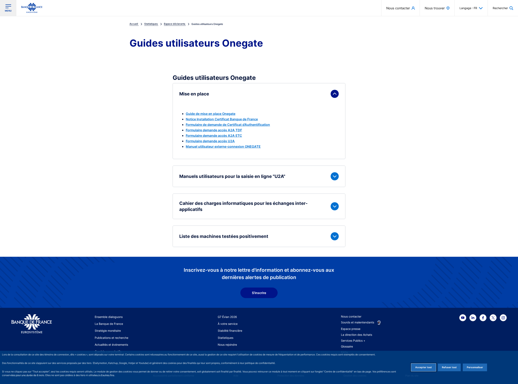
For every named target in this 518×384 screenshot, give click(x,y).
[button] (503, 8)
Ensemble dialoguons (109, 317)
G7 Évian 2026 (227, 317)
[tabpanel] (259, 165)
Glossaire (347, 346)
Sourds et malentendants (357, 322)
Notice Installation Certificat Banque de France (222, 119)
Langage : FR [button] (468, 8)
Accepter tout (423, 367)
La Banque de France (109, 323)
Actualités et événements (111, 344)
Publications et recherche (111, 337)
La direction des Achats (356, 334)
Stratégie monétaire (108, 330)
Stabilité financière (230, 330)
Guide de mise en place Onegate (210, 114)
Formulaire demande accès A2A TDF (214, 130)
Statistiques (225, 337)
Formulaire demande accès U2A (210, 141)
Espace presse (350, 329)
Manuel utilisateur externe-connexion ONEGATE (223, 146)
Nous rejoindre (227, 344)
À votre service (228, 323)
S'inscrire (259, 293)
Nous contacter (351, 316)
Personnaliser (475, 367)
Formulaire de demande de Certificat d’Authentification (228, 125)
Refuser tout (449, 367)
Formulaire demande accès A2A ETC (214, 136)
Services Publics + (353, 340)
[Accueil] (36, 324)
